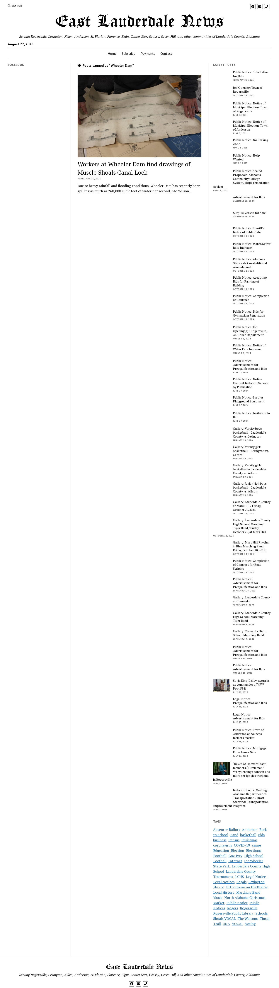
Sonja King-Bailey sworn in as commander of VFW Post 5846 (251, 684)
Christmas (249, 840)
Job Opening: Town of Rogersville (247, 90)
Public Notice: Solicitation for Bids (251, 74)
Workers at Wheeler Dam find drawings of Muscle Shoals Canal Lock (134, 168)
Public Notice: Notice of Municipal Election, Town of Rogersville (250, 107)
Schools (261, 913)
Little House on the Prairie (246, 887)
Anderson (249, 829)
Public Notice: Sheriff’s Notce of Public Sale (249, 230)
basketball (248, 834)
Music (217, 897)
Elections (253, 850)
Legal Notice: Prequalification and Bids (250, 701)
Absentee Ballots (226, 829)
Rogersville (248, 908)
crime (256, 845)
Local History (223, 892)
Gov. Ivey (235, 855)
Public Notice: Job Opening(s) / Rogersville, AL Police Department (250, 331)
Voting (250, 923)
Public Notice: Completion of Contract (251, 298)
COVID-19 (242, 845)
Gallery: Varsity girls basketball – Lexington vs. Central (251, 451)
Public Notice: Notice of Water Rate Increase (249, 347)
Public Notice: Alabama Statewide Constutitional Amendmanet (250, 263)
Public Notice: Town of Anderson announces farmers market (248, 734)
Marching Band (248, 892)
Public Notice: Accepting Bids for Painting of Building (250, 281)
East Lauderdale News (139, 22)
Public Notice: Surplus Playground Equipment (249, 399)
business (219, 840)
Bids (261, 834)
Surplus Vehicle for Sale (249, 213)
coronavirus (222, 845)
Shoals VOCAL (224, 918)
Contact (166, 53)
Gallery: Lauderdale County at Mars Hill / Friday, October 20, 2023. (251, 506)
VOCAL (237, 923)
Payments (148, 53)
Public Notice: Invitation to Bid (251, 415)
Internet (235, 861)
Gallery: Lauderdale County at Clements (251, 599)
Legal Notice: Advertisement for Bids (249, 716)
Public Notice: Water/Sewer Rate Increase (251, 246)
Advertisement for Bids (249, 197)
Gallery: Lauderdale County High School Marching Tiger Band (251, 617)
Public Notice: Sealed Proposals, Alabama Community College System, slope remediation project (241, 179)
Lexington (256, 881)
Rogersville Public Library (233, 913)
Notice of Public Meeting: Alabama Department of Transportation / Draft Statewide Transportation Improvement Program (241, 798)
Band (234, 834)
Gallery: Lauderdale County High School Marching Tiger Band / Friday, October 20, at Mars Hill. (251, 526)
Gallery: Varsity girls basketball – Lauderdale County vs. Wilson (249, 469)
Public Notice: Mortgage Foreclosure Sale (250, 750)
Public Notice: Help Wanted (246, 157)
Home (112, 53)
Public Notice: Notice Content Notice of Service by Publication (250, 383)
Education (221, 850)
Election (237, 850)
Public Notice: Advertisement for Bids (249, 667)
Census (234, 840)
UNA (226, 923)
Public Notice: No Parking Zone (250, 142)
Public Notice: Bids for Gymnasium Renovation (249, 313)
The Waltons (248, 918)
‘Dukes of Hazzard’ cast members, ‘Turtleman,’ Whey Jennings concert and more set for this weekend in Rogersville (241, 772)
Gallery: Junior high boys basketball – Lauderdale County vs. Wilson (250, 487)
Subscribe (128, 53)
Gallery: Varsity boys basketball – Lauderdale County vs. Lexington (249, 432)
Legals (241, 881)
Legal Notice (256, 876)
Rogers (232, 908)
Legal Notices (224, 881)
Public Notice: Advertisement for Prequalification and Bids (250, 365)
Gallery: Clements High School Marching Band (249, 633)
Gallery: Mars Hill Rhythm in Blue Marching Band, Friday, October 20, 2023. (251, 546)
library (218, 887)
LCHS (239, 876)
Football (219, 855)
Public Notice (237, 902)
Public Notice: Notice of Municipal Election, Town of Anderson (250, 125)
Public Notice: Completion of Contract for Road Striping (251, 565)
